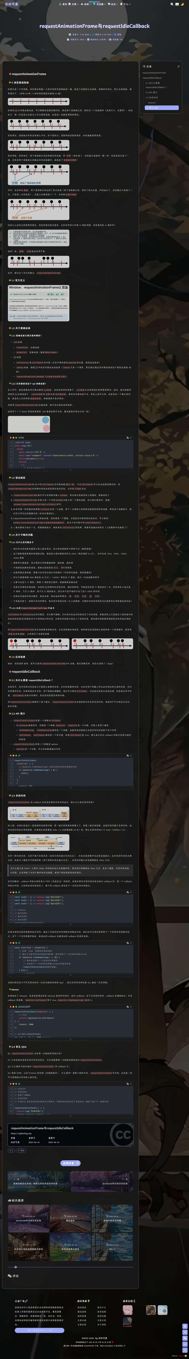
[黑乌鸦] (139, 1326)
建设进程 (81, 1311)
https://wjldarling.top (21, 1133)
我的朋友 (81, 1307)
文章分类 (101, 1320)
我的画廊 (101, 1311)
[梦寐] (128, 1322)
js (12, 1150)
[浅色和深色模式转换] (181, 4)
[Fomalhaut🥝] (162, 1310)
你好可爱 (11, 4)
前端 (119, 34)
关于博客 (101, 1324)
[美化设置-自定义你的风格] (176, 4)
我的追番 (81, 1316)
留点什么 (101, 1307)
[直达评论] (185, 1338)
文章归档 (81, 1320)
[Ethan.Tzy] (151, 1310)
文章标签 (81, 1324)
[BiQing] (139, 1314)
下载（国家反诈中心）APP (40, 1330)
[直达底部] (185, 1350)
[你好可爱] (128, 1310)
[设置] (185, 1326)
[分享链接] (185, 1332)
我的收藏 (101, 1316)
